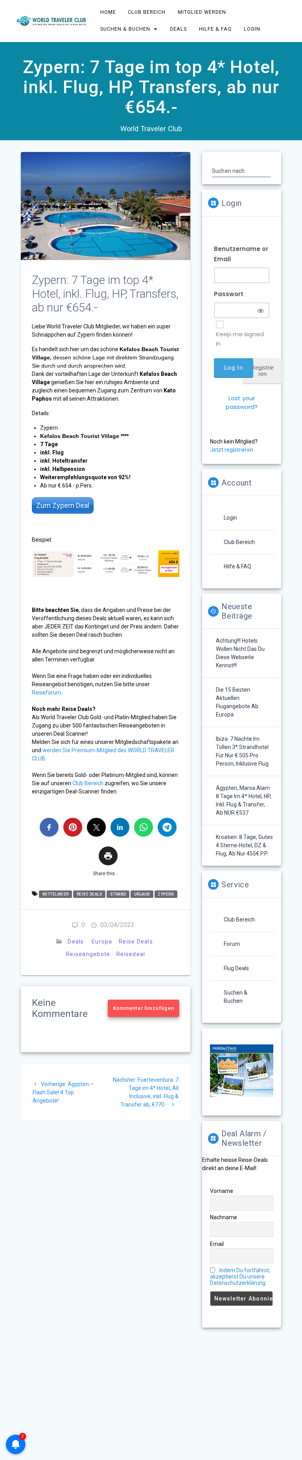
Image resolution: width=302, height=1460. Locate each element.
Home (108, 12)
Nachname (223, 1217)
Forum (232, 944)
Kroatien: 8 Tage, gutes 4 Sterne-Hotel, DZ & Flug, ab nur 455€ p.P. (244, 845)
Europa (102, 941)
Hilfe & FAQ (215, 29)
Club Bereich (147, 12)
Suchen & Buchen (125, 29)
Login (252, 29)
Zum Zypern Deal (62, 505)
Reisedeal (130, 954)
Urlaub (142, 894)
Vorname (221, 1191)
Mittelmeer (55, 894)
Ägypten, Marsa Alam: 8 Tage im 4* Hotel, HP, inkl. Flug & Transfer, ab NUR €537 (243, 800)
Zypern (166, 894)
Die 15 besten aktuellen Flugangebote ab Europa (237, 702)
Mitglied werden (202, 12)
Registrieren (262, 370)
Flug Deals (236, 968)
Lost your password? (242, 402)
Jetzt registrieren (231, 450)
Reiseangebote (88, 954)
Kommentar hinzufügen (143, 1008)
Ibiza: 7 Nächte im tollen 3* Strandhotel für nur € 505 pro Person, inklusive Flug (242, 751)
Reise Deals (90, 894)
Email (217, 1244)
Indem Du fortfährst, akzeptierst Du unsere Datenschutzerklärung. (240, 1276)
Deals (178, 29)
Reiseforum (46, 692)
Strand (118, 894)
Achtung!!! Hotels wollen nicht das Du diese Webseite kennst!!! (240, 653)
